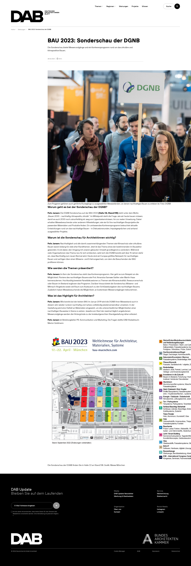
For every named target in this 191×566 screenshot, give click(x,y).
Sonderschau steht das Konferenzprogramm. (90, 274)
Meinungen (123, 6)
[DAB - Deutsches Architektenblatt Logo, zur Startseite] (35, 16)
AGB (138, 551)
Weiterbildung (162, 493)
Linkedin (160, 512)
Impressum (155, 551)
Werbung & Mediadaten (123, 496)
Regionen (110, 6)
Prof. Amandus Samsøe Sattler (106, 277)
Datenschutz (176, 551)
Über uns (117, 509)
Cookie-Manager (119, 551)
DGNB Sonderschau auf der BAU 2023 (81, 212)
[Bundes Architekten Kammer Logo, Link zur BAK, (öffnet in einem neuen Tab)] (159, 538)
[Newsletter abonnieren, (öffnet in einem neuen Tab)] (56, 505)
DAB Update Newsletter (123, 493)
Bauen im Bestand (60, 283)
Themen (98, 6)
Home (13, 29)
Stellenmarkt (162, 496)
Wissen (145, 6)
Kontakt (117, 512)
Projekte (135, 6)
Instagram (161, 509)
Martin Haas (129, 277)
